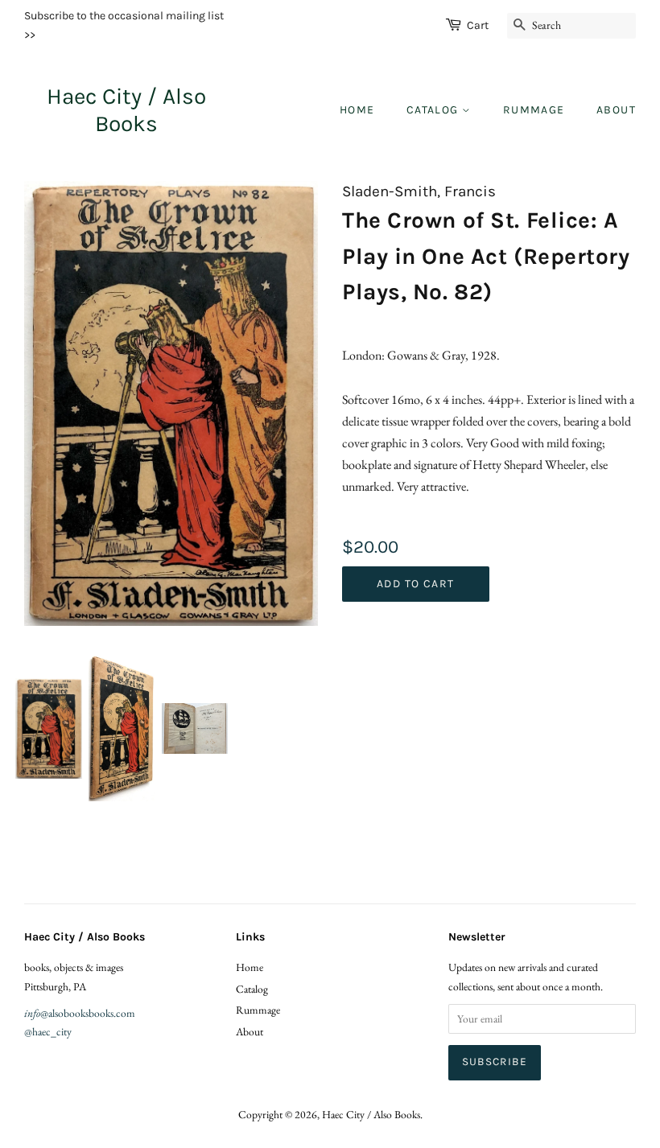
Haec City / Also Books (126, 110)
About (616, 110)
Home (357, 110)
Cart (478, 25)
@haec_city (48, 1031)
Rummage (534, 110)
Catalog (434, 110)
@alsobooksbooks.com (79, 1013)
